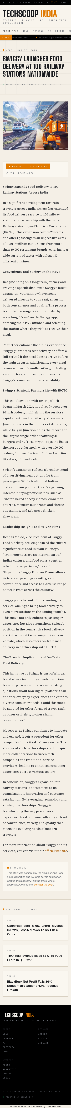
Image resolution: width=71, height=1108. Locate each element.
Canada (64, 2)
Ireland (43, 1042)
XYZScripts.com (53, 1107)
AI (49, 31)
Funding (38, 31)
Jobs (6, 1051)
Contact (8, 1073)
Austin (42, 1038)
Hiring (60, 31)
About (6, 1065)
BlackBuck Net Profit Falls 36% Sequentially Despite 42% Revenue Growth (32, 986)
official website (56, 851)
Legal (6, 1077)
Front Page (10, 31)
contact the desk (43, 884)
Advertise (9, 1069)
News (26, 31)
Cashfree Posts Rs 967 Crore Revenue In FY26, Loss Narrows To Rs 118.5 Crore (35, 930)
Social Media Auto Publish (22, 1107)
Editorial (9, 1047)
